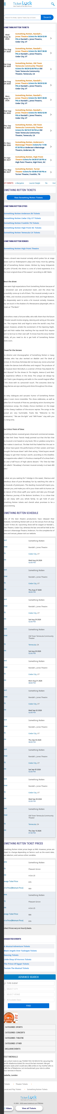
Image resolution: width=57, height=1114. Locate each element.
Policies (40, 1103)
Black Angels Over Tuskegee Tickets (20, 950)
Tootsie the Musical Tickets (16, 968)
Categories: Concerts (15, 1032)
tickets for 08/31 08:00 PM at (31, 99)
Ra (39, 183)
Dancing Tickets (11, 955)
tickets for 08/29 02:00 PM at (29, 68)
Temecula (32, 644)
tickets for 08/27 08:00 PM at (31, 52)
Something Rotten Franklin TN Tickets (21, 223)
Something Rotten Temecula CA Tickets (22, 232)
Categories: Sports (14, 1027)
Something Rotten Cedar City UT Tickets (22, 218)
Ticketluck (22, 4)
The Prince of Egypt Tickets (16, 964)
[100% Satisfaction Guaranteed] (15, 1017)
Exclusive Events (12, 1049)
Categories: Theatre (14, 1038)
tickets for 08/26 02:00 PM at (31, 37)
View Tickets (51, 38)
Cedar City (32, 554)
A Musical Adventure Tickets (17, 946)
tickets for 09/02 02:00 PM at (31, 114)
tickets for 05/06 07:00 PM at (30, 171)
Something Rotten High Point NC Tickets (22, 228)
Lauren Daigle (27, 183)
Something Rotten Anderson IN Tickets (22, 213)
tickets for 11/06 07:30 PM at (31, 146)
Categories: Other (13, 1043)
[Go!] (47, 17)
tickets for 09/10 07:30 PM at (29, 130)
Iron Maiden (50, 183)
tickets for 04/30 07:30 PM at (30, 159)
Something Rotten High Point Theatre (21, 248)
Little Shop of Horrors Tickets (17, 959)
